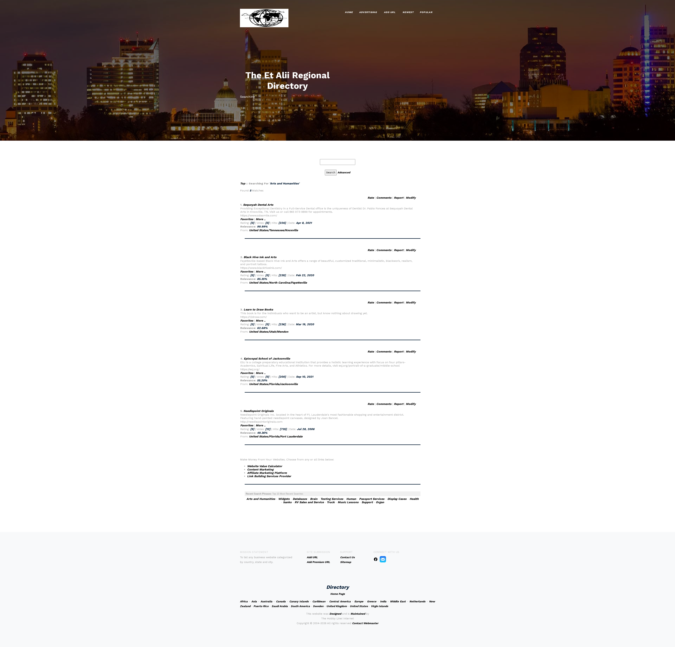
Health (414, 499)
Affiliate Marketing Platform (267, 473)
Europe (358, 601)
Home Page (337, 593)
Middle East (398, 601)
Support (367, 502)
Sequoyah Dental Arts (258, 204)
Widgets (284, 499)
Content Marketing (260, 469)
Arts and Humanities (260, 499)
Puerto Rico (261, 606)
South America (300, 606)
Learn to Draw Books (258, 309)
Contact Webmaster (365, 623)
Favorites (246, 219)
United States (359, 606)
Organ (380, 502)
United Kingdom (336, 606)
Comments (383, 197)
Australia (266, 601)
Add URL (390, 12)
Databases (300, 499)
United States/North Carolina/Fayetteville (278, 282)
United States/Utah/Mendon (268, 331)
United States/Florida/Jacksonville (273, 384)
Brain (313, 499)
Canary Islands (299, 601)
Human (351, 499)
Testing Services (331, 499)
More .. (261, 219)
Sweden (318, 606)
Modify (411, 197)
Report (398, 197)
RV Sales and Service (309, 502)
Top (242, 183)
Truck (331, 502)
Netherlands (417, 601)
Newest (408, 12)
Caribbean (318, 601)
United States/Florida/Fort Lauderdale (276, 436)
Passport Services (371, 499)
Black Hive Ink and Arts (260, 257)
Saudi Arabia (280, 606)
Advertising (368, 12)
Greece (371, 601)
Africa (244, 601)
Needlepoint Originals (258, 411)
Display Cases (397, 499)
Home (349, 12)
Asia (254, 601)
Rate (371, 197)
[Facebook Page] (376, 559)
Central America (340, 601)
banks (287, 502)
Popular (426, 12)
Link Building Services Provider (269, 476)
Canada (281, 601)
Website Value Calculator (264, 466)
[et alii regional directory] (264, 17)
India (383, 601)
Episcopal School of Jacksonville (267, 358)
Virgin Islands (379, 606)
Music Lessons (348, 502)
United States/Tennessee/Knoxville (273, 230)
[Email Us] (383, 559)
